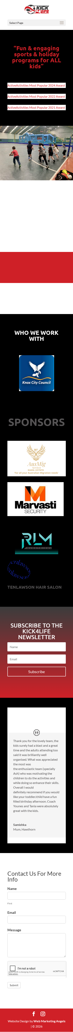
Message (14, 930)
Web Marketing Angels (49, 1021)
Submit (14, 985)
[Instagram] (42, 1014)
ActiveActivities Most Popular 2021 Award (36, 107)
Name (12, 888)
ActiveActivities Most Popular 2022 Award (36, 96)
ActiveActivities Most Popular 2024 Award (36, 85)
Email (11, 912)
